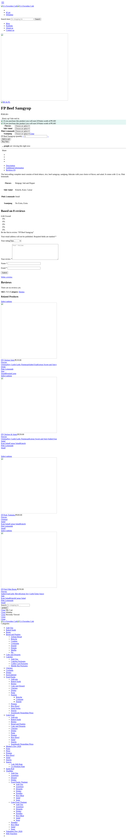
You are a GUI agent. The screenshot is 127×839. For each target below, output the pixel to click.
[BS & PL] (34, 100)
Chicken (9, 668)
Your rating (5, 241)
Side (2, 596)
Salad (3, 441)
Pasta (13, 693)
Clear (32, 134)
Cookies (14, 641)
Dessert (14, 778)
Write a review (6, 277)
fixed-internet (11, 675)
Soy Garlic (11, 365)
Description (10, 166)
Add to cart (6, 139)
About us (9, 28)
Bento (8, 632)
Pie (12, 652)
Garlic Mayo (14, 594)
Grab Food (10, 715)
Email (4, 268)
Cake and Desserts (13, 655)
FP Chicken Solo (8, 360)
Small (3, 373)
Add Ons (9, 628)
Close (3, 610)
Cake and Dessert (18, 686)
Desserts (19, 789)
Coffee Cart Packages (19, 664)
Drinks (8, 672)
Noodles (19, 793)
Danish (13, 646)
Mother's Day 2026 (13, 746)
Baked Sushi (11, 630)
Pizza (8, 751)
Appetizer (15, 775)
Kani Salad (5, 443)
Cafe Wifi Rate (17, 764)
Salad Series (15, 708)
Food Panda (10, 677)
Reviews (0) (11, 170)
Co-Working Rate (18, 766)
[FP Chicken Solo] (63, 331)
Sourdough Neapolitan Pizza (22, 713)
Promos (14, 704)
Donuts (14, 648)
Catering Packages (18, 661)
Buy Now (5, 142)
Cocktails (9, 670)
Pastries (14, 695)
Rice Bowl (15, 706)
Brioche (14, 639)
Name (4, 263)
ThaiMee (9, 771)
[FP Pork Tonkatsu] (63, 485)
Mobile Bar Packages (19, 666)
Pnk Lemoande (7, 526)
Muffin (13, 650)
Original (4, 365)
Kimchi (23, 443)
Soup (18, 800)
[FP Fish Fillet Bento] (63, 560)
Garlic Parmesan (22, 365)
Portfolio (9, 26)
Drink (3, 367)
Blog (8, 23)
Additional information (15, 168)
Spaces (8, 762)
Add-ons (14, 679)
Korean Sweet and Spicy (47, 365)
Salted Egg (33, 365)
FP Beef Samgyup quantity (12, 136)
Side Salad (7, 128)
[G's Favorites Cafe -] (17, 6)
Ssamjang (8, 134)
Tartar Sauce (39, 594)
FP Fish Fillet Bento (9, 589)
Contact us (10, 30)
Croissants (15, 643)
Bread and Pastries (13, 634)
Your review (6, 259)
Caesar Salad (15, 443)
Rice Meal (20, 796)
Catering (9, 657)
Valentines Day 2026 (14, 831)
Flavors (8, 126)
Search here (6, 19)
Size (2, 371)
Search (37, 19)
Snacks (13, 711)
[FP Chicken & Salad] (63, 405)
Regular (8, 373)
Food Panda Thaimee (19, 782)
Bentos (21, 292)
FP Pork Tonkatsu (8, 515)
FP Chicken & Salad (9, 434)
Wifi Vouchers (11, 834)
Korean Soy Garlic (26, 594)
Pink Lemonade (8, 131)
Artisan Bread (16, 637)
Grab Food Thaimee (19, 802)
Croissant (19, 699)
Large (14, 373)
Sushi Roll (10, 769)
